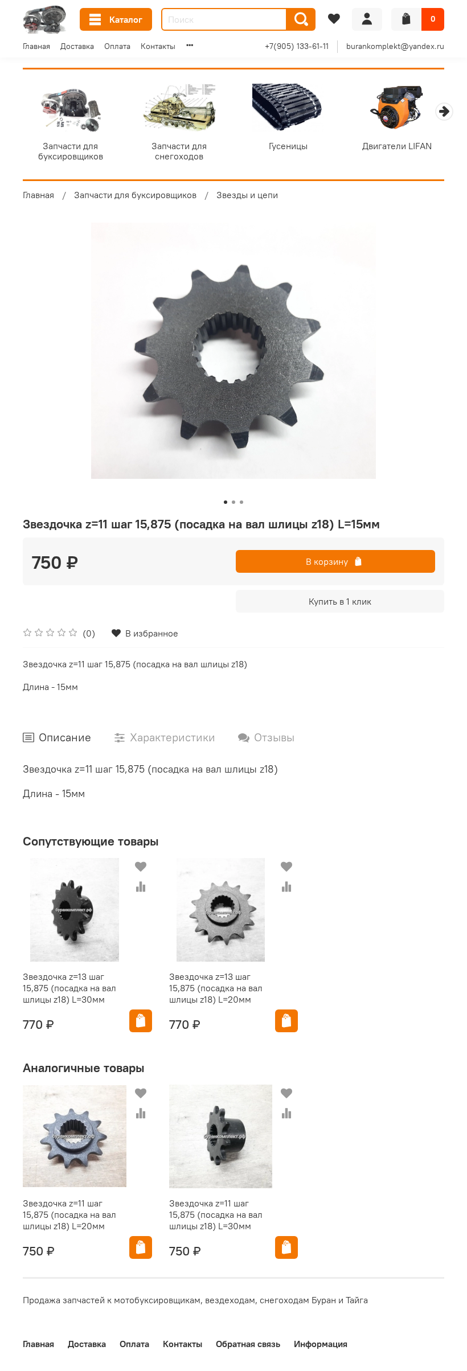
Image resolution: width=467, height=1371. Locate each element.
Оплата (117, 46)
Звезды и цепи (247, 194)
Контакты (158, 46)
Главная (36, 46)
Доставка (77, 46)
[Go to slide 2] (233, 502)
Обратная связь (248, 1343)
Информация (320, 1343)
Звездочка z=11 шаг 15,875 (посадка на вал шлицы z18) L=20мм (69, 1214)
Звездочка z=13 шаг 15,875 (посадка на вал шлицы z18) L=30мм (69, 988)
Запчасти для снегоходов (179, 150)
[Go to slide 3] (241, 502)
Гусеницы (288, 145)
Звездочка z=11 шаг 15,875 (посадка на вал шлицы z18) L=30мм (216, 1214)
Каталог (125, 19)
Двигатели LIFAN (397, 145)
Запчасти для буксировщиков (70, 150)
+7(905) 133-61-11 (297, 46)
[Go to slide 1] (225, 502)
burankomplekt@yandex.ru (395, 46)
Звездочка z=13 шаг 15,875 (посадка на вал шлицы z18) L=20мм (216, 988)
